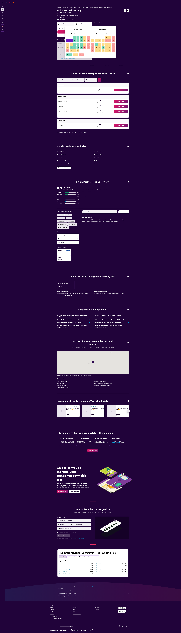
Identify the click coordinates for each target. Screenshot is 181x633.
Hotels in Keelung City (98, 571)
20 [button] (68, 47)
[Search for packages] (2, 15)
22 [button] (74, 47)
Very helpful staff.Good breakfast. (92, 193)
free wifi (59, 227)
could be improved (61, 224)
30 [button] (78, 50)
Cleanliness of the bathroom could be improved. (95, 199)
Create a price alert (116, 442)
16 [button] (78, 44)
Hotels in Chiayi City (63, 571)
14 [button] (71, 44)
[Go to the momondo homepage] (9, 2)
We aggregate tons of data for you (67, 593)
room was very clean (62, 221)
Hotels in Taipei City (63, 563)
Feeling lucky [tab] (82, 556)
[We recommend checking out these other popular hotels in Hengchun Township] (128, 401)
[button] (2, 2)
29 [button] (74, 50)
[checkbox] (64, 252)
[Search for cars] (2, 12)
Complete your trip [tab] (92, 556)
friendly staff (69, 218)
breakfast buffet (61, 218)
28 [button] (71, 50)
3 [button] (81, 37)
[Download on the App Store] (122, 611)
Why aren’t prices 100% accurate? (67, 596)
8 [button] (74, 40)
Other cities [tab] (62, 556)
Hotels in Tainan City (63, 567)
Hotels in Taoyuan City (98, 565)
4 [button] (84, 37)
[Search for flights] (2, 6)
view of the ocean (72, 224)
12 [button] (88, 40)
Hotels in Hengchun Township (96, 7)
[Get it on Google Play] (122, 608)
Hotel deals (59, 7)
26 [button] (88, 47)
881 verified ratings (70, 19)
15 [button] (74, 44)
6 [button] (99, 40)
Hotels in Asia (65, 7)
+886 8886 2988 (61, 17)
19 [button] (88, 44)
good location (60, 214)
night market (71, 221)
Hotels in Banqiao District (99, 567)
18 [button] (84, 44)
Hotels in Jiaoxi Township (98, 569)
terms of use (75, 538)
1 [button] (74, 37)
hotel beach (65, 227)
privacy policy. (82, 538)
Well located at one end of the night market (94, 189)
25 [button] (84, 47)
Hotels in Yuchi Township (64, 573)
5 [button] (88, 37)
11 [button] (84, 40)
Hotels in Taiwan (73, 7)
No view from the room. (90, 201)
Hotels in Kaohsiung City (98, 563)
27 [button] (67, 50)
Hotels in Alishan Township (65, 569)
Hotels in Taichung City (64, 565)
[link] (92, 450)
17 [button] (81, 44)
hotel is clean (69, 214)
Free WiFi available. (88, 191)
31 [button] (113, 50)
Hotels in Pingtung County (83, 7)
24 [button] (81, 47)
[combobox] (75, 521)
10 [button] (81, 40)
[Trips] (2, 22)
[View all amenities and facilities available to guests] (128, 146)
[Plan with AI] (2, 18)
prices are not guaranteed (87, 586)
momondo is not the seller (65, 590)
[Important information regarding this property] (128, 277)
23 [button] (78, 47)
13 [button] (67, 44)
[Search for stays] (2, 9)
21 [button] (71, 47)
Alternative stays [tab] (72, 556)
